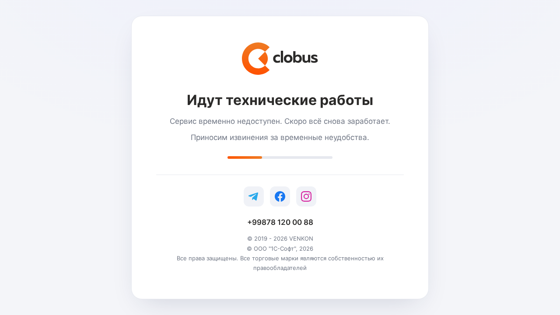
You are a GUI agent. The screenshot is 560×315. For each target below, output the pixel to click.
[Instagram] (306, 196)
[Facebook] (280, 196)
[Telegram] (254, 196)
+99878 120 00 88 (280, 222)
